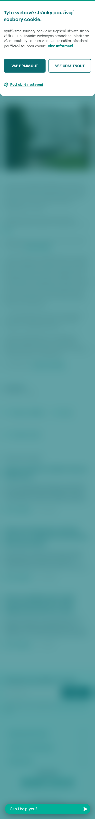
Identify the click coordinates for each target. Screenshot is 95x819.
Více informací (60, 46)
